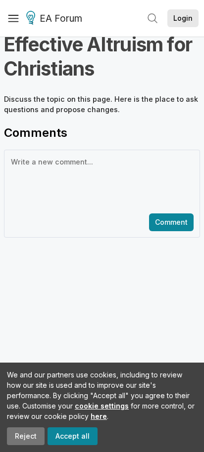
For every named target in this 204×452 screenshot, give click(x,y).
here (99, 416)
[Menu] (13, 18)
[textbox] (100, 180)
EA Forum (61, 18)
